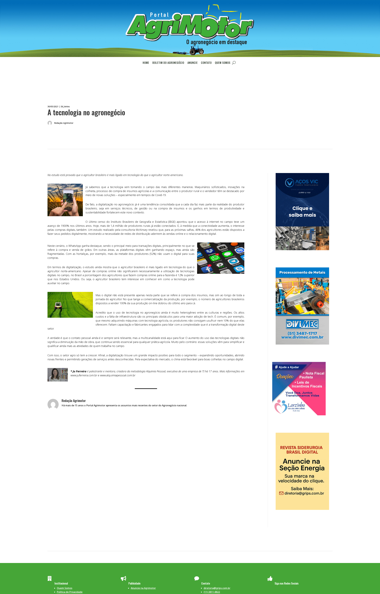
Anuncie (192, 63)
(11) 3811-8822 (212, 592)
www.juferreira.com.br (84, 375)
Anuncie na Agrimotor (143, 588)
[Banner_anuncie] (302, 509)
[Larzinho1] (299, 414)
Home (146, 63)
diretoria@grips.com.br (217, 588)
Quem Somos (222, 63)
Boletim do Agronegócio (168, 63)
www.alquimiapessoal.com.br (117, 375)
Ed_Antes (65, 106)
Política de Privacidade (70, 592)
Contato (206, 63)
